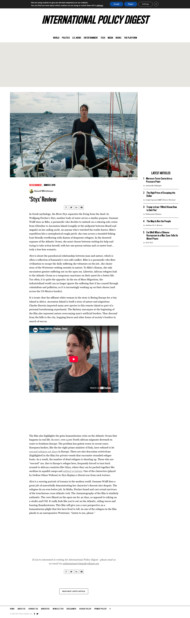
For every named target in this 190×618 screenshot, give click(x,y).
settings (99, 5)
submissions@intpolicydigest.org (81, 563)
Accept (116, 4)
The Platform (130, 38)
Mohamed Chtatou (153, 214)
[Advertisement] (95, 64)
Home (12, 609)
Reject (130, 4)
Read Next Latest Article (73, 591)
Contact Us (33, 609)
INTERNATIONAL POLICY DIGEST (95, 20)
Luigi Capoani (151, 200)
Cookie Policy (85, 609)
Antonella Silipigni (153, 186)
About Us (21, 609)
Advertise (45, 609)
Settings (145, 4)
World (56, 38)
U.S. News (76, 38)
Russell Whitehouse (43, 191)
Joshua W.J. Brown (153, 225)
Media (110, 38)
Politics (66, 38)
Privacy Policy (100, 609)
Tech (103, 38)
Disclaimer (71, 609)
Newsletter (58, 609)
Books (118, 38)
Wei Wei (149, 242)
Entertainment (91, 38)
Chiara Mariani (168, 200)
